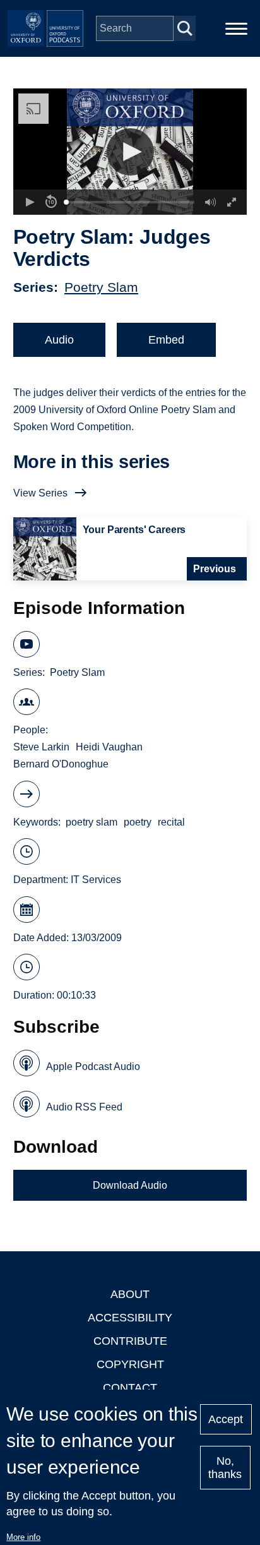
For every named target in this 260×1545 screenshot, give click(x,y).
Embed (166, 340)
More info (23, 1537)
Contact (130, 1387)
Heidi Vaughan (109, 747)
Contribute (130, 1341)
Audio (59, 340)
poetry (137, 822)
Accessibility (130, 1317)
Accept (225, 1419)
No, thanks (225, 1468)
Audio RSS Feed (84, 1107)
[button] (130, 152)
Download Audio (130, 1185)
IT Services (96, 879)
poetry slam (91, 822)
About (130, 1294)
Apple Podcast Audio (93, 1066)
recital (171, 822)
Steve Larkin (41, 747)
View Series (40, 493)
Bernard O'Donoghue (61, 764)
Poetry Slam (101, 287)
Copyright (130, 1364)
